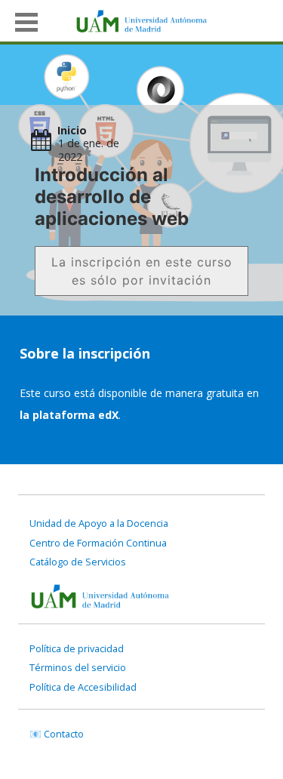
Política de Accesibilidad (83, 687)
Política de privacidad (76, 648)
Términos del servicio (77, 667)
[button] (26, 20)
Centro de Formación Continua (98, 543)
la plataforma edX (69, 415)
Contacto (64, 734)
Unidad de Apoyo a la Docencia (98, 523)
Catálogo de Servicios (77, 561)
